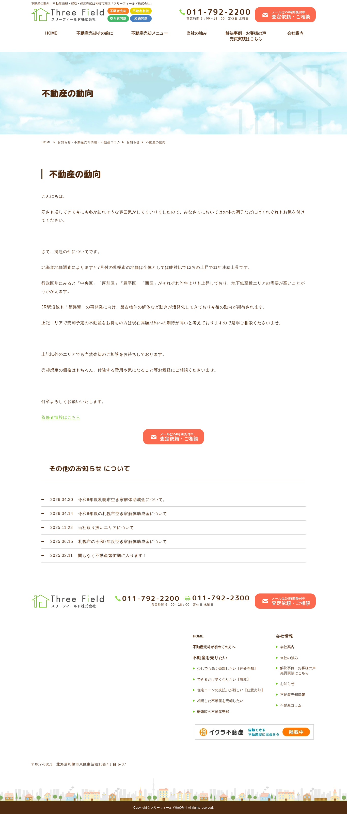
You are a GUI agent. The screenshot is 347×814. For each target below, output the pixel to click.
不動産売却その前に (94, 33)
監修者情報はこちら (60, 417)
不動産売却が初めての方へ (214, 647)
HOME (51, 33)
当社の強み (197, 33)
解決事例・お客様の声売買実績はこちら (246, 36)
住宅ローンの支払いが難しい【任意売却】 (231, 690)
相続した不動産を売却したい (220, 701)
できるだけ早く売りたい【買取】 (223, 679)
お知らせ (133, 142)
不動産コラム (291, 705)
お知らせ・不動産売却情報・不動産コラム (89, 142)
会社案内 (295, 33)
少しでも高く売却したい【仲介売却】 (227, 668)
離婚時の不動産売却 (213, 712)
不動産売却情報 (292, 695)
